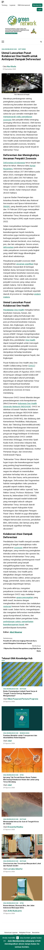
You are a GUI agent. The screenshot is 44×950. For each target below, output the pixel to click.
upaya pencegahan (24, 597)
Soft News (22, 49)
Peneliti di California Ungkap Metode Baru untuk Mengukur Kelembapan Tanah (20, 640)
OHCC (31, 365)
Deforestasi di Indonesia (14, 162)
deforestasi (8, 247)
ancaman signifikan (24, 264)
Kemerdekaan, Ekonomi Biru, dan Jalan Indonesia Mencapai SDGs (22, 888)
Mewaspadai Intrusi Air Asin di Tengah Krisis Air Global (22, 804)
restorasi (7, 606)
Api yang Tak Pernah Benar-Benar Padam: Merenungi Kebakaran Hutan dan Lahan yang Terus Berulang (22, 760)
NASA (6, 206)
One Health (30, 340)
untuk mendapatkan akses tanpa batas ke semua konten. (23, 944)
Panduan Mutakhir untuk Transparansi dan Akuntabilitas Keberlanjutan (22, 718)
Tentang (4, 5)
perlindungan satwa (12, 621)
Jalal (10, 741)
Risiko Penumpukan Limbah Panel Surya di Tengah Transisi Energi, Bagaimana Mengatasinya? (22, 674)
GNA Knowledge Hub (9, 49)
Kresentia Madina (15, 827)
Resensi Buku (24, 733)
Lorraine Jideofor (15, 869)
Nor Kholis (11, 66)
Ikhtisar (23, 688)
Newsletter (36, 932)
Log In (40, 9)
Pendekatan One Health (13, 310)
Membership (37, 5)
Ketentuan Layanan (11, 932)
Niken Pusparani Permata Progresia (23, 699)
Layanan (12, 5)
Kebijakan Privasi (25, 932)
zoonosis (18, 547)
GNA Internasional (24, 5)
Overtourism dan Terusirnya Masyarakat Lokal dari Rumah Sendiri (22, 846)
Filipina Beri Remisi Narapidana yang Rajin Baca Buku (22, 648)
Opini (22, 775)
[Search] (41, 42)
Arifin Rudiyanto (15, 911)
